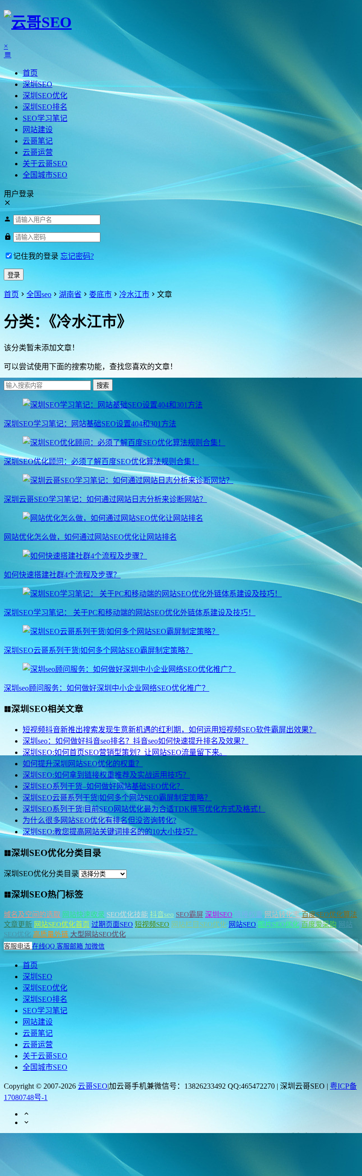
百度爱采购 (319, 924)
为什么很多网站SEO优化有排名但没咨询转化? (99, 820)
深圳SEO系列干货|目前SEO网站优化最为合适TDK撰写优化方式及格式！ (144, 809)
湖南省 (70, 294)
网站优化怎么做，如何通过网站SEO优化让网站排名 (90, 537)
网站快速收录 (83, 914)
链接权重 (248, 914)
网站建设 (38, 130)
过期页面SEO (112, 924)
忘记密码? (77, 256)
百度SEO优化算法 (329, 914)
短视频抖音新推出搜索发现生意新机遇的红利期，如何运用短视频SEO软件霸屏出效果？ (169, 730)
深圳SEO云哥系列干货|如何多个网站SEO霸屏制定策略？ (98, 650)
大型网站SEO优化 (98, 934)
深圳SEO (37, 84)
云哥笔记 (38, 141)
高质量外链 (50, 934)
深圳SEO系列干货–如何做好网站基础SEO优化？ (103, 786)
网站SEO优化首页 (62, 924)
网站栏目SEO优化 (199, 924)
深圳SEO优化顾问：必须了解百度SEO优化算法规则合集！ (101, 461)
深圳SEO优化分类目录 (41, 874)
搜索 (103, 385)
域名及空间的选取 (32, 914)
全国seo (38, 294)
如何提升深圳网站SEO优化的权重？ (83, 764)
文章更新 (18, 924)
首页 (30, 73)
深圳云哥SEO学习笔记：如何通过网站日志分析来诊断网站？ (105, 499)
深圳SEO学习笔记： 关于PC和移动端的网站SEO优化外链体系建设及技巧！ (129, 613)
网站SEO (242, 924)
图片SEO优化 (278, 924)
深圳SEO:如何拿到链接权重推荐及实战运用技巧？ (106, 775)
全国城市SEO (45, 175)
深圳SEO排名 (45, 107)
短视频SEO (152, 924)
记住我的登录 (35, 256)
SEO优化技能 (127, 914)
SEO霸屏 (189, 914)
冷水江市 (134, 294)
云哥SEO (92, 1086)
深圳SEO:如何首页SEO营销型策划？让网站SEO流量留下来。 (125, 752)
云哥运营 (38, 152)
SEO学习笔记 (45, 118)
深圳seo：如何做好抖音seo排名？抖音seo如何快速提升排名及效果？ (135, 741)
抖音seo (162, 914)
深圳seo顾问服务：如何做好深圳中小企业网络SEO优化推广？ (106, 688)
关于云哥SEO (45, 164)
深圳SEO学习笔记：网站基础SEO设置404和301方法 (90, 424)
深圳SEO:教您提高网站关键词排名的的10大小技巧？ (110, 832)
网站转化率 (282, 914)
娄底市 (100, 294)
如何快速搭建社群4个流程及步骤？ (62, 575)
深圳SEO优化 (45, 96)
